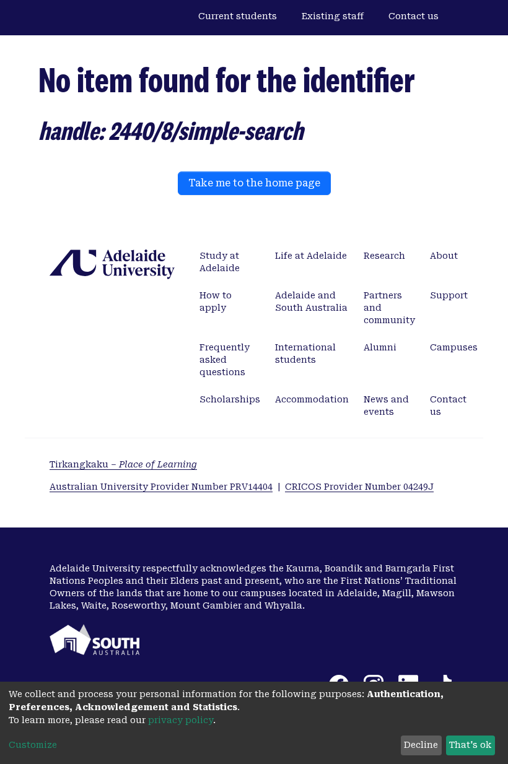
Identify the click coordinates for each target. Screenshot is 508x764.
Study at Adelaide (219, 262)
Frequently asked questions (224, 359)
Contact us (413, 16)
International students (305, 353)
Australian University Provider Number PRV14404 (161, 487)
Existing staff (333, 16)
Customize (33, 745)
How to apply (215, 301)
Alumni (380, 347)
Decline (421, 745)
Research (384, 256)
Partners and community (389, 307)
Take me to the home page (254, 183)
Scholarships (229, 399)
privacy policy (180, 720)
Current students (237, 16)
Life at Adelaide (311, 256)
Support (449, 295)
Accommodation (312, 399)
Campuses (454, 347)
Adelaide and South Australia (311, 301)
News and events (386, 405)
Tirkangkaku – (123, 464)
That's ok (470, 745)
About (444, 256)
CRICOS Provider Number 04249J (359, 487)
